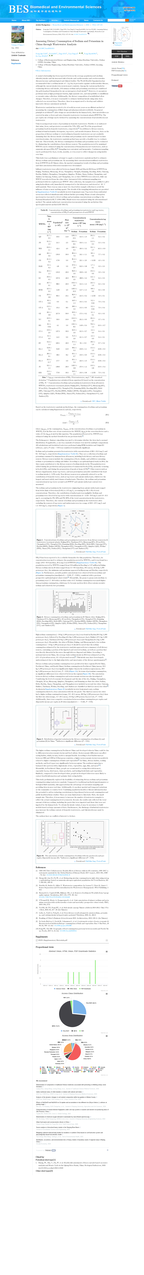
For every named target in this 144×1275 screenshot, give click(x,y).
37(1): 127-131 (97, 25)
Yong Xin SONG (90, 54)
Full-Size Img (91, 552)
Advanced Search (132, 20)
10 (99, 765)
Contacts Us (98, 20)
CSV (93, 401)
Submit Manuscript (71, 20)
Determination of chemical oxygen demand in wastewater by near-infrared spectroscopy (62, 1117)
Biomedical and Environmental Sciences (67, 25)
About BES (26, 20)
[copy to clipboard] (88, 34)
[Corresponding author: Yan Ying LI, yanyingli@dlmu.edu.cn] (79, 53)
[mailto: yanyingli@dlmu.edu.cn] (82, 53)
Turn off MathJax (17, 52)
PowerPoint (101, 552)
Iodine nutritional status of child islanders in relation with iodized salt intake (59, 1092)
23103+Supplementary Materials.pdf (52, 940)
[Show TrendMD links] (107, 1150)
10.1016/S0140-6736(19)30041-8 (58, 875)
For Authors (40, 20)
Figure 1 (61, 506)
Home (14, 20)
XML (127, 56)
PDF (116, 56)
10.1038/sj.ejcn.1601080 (62, 926)
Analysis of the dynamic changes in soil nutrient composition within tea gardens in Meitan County (66, 1097)
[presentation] (70, 415)
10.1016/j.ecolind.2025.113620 (52, 1168)
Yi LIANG (53, 54)
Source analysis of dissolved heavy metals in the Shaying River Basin (57, 1127)
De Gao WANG (41, 56)
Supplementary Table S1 (47, 192)
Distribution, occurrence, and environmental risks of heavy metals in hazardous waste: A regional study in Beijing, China (70, 1140)
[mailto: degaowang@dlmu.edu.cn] (51, 55)
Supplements (16, 63)
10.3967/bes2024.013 (80, 34)
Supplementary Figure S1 (55, 689)
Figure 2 (39, 573)
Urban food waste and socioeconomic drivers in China (52, 1122)
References (15, 60)
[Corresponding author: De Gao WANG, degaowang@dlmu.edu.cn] (49, 55)
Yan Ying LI (73, 54)
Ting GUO (62, 54)
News (86, 20)
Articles (55, 20)
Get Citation (122, 51)
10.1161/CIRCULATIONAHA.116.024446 (54, 897)
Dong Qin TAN (41, 54)
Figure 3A (73, 671)
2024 (87, 25)
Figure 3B (86, 674)
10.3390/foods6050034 (68, 931)
